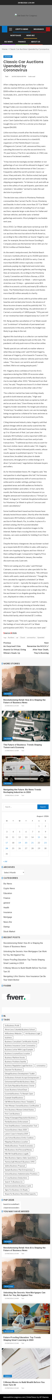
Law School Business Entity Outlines (19, 1138)
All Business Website (13, 1033)
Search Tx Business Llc (14, 1182)
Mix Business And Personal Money (18, 1150)
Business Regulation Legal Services (19, 1065)
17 (7, 842)
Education (7, 893)
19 (19, 842)
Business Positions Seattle (15, 1061)
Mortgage (15, 35)
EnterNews (31, 1397)
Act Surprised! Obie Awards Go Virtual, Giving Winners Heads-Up (14, 648)
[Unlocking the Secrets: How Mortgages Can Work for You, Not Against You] (26, 1274)
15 (39, 837)
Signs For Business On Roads (16, 1190)
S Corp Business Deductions (16, 1178)
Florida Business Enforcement (16, 1122)
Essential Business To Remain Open (19, 1094)
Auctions (11, 638)
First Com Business (12, 1114)
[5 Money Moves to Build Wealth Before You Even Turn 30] (26, 1363)
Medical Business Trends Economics (19, 1146)
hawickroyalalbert (11, 1204)
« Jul (5, 861)
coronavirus (31, 638)
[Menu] (10, 29)
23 (45, 842)
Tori (6, 76)
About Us (35, 41)
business (8, 1037)
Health (6, 907)
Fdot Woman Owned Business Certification (22, 1106)
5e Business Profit (12, 1025)
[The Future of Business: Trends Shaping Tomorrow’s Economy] (26, 726)
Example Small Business (14, 1098)
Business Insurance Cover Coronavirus (20, 1045)
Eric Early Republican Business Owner (19, 1086)
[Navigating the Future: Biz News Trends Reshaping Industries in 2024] (26, 771)
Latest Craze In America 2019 (16, 1134)
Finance (22, 41)
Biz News (8, 41)
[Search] (43, 29)
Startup (6, 927)
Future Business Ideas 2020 (16, 1130)
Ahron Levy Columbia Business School (20, 1029)
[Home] (4, 29)
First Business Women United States (19, 1110)
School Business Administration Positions (21, 1174)
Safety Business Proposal (15, 1166)
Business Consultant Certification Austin (21, 1041)
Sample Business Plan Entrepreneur (19, 1170)
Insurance (39, 29)
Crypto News (21, 29)
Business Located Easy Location (17, 1053)
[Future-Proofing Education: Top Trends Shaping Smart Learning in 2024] (26, 1318)
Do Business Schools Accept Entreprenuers (22, 1077)
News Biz (30, 35)
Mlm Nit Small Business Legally (17, 1154)
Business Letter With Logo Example (19, 1049)
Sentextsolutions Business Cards (18, 1186)
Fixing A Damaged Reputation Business (20, 1118)
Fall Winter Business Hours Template (19, 1102)
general (6, 903)
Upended (40, 638)
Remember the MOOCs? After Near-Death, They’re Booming (38, 648)
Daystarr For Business (13, 1069)
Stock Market (9, 931)
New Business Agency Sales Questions (20, 1158)
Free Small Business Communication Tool (21, 1126)
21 (32, 842)
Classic (22, 638)
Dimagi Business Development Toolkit (20, 1073)
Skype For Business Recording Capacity (20, 1194)
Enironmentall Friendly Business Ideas (20, 1081)
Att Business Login (32, 1033)
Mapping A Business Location (16, 1142)
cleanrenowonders (11, 1207)
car (17, 638)
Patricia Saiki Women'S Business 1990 (19, 1162)
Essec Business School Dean (16, 1090)
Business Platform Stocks (15, 1057)
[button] (10, 29)
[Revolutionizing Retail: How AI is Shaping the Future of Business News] (26, 681)
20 (26, 842)
